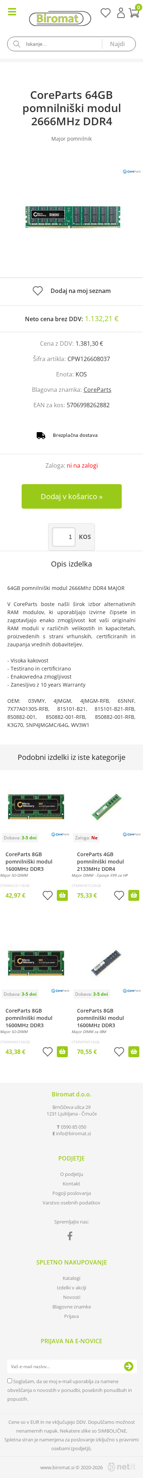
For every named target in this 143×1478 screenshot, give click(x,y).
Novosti (71, 1297)
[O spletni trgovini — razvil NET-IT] (122, 1467)
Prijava (121, 13)
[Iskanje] (119, 44)
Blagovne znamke (71, 1306)
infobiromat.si (73, 1133)
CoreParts (97, 390)
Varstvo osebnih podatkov (71, 1202)
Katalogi (71, 1278)
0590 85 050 (73, 1127)
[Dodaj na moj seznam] (47, 896)
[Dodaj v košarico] (62, 895)
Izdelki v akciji (71, 1287)
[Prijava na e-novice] (129, 1367)
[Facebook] (71, 1237)
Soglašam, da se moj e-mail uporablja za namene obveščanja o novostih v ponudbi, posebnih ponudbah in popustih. (69, 1390)
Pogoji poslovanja (71, 1193)
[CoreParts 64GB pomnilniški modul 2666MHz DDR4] (71, 217)
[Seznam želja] (105, 15)
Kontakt (71, 1183)
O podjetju (71, 1174)
